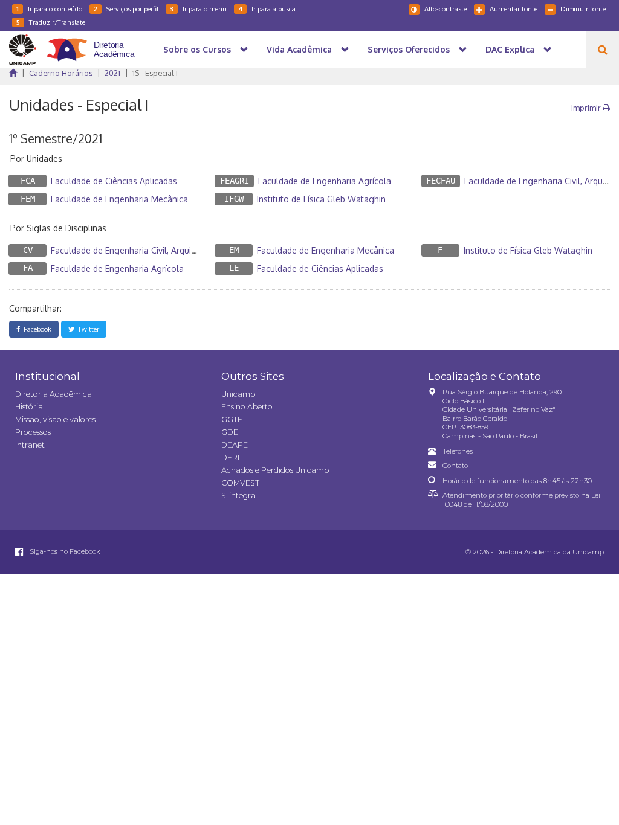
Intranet (30, 444)
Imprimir (587, 107)
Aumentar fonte (513, 8)
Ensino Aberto (247, 406)
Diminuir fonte (583, 8)
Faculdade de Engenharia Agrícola (324, 181)
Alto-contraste (445, 8)
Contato (455, 465)
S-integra (238, 495)
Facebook (35, 328)
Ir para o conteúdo (49, 8)
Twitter (86, 328)
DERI (230, 457)
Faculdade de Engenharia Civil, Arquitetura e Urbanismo (158, 250)
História (29, 406)
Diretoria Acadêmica (53, 394)
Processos (33, 432)
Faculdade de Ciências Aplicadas (114, 181)
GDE (229, 432)
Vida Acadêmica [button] (299, 49)
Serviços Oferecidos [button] (409, 49)
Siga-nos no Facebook (64, 551)
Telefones (457, 451)
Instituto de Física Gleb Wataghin (321, 199)
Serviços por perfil (126, 8)
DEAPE (234, 444)
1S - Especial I (155, 73)
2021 (112, 73)
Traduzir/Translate (50, 22)
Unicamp (238, 394)
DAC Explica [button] (509, 49)
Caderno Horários (60, 73)
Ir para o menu (198, 8)
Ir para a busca (267, 8)
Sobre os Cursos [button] (197, 49)
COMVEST (240, 482)
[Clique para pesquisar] (602, 49)
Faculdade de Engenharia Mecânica (119, 199)
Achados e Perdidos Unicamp (275, 470)
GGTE (231, 419)
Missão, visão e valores (55, 419)
